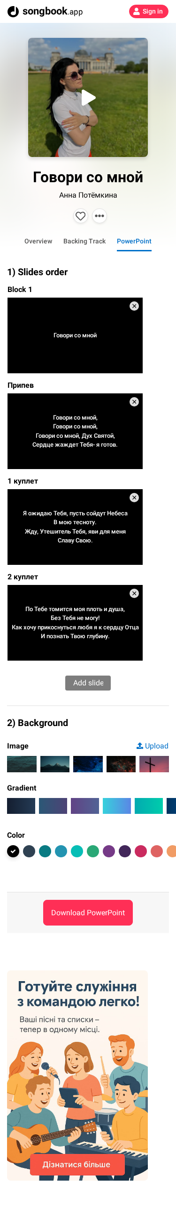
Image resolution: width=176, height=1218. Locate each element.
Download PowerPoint (88, 912)
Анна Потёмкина (88, 195)
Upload (156, 745)
